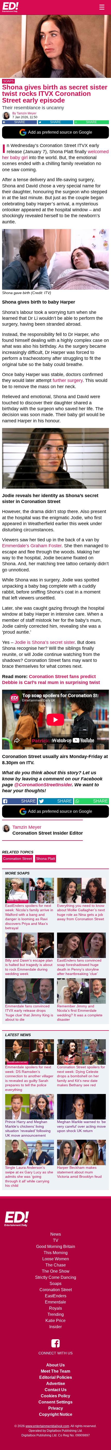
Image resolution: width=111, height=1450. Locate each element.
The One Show (55, 1271)
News (55, 1234)
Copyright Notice (55, 1414)
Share (19, 122)
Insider (55, 1327)
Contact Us (56, 1390)
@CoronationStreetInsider (43, 784)
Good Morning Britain (55, 1246)
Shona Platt (45, 858)
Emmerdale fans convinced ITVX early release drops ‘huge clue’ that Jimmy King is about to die (29, 1013)
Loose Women (55, 1259)
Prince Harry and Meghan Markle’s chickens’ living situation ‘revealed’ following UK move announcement (28, 1128)
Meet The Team (55, 1371)
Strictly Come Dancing (55, 1277)
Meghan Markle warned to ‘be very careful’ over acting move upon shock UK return (81, 1126)
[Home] (10, 7)
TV (55, 1240)
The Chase (55, 1265)
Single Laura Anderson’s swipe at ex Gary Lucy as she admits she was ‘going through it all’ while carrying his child (29, 1176)
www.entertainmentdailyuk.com (47, 1426)
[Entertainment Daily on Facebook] (55, 1343)
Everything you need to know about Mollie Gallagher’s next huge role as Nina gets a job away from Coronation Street (81, 912)
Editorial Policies (55, 1377)
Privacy (55, 1408)
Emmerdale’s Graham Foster (31, 545)
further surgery (68, 380)
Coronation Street (17, 858)
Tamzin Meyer (26, 113)
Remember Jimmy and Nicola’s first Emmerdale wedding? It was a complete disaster (79, 1013)
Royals (55, 1308)
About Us (55, 1365)
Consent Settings (55, 1402)
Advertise (55, 1383)
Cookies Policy (55, 1396)
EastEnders (55, 1296)
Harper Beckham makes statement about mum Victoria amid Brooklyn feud (79, 1172)
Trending (55, 1314)
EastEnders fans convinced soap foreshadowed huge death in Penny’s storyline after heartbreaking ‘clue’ (79, 967)
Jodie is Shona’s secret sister (45, 642)
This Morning (56, 1253)
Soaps (8, 81)
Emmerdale (55, 1302)
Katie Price (55, 1320)
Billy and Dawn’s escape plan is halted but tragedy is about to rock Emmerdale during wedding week (29, 967)
